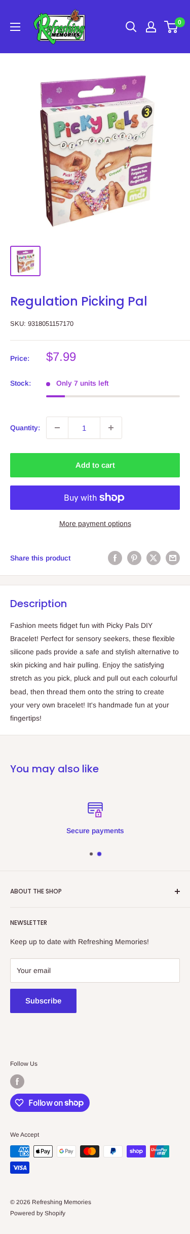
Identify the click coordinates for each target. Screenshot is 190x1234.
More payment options (95, 523)
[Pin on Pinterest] (134, 558)
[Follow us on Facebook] (17, 1081)
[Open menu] (15, 27)
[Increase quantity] (111, 427)
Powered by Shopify (37, 1213)
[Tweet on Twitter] (153, 558)
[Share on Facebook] (115, 558)
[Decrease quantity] (57, 427)
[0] (171, 27)
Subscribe (43, 1000)
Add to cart (95, 465)
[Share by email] (173, 558)
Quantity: (25, 428)
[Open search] (131, 26)
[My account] (151, 26)
